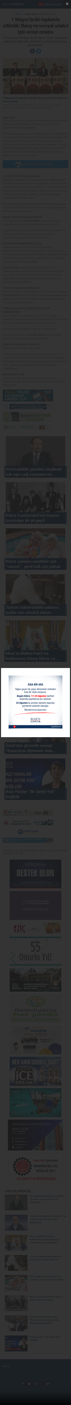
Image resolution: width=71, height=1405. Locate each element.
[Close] (67, 4)
